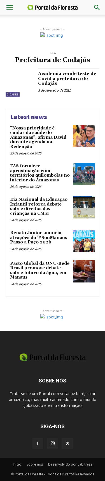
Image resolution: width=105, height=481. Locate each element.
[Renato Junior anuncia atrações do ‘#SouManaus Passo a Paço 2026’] (84, 241)
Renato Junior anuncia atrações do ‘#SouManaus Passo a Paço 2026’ (38, 237)
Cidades (12, 94)
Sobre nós (35, 464)
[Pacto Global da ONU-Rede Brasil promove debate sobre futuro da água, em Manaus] (84, 271)
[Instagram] (52, 443)
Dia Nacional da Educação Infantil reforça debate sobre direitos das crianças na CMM (38, 206)
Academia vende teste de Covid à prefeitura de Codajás (67, 78)
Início (17, 464)
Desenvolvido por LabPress (70, 464)
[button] (9, 7)
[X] (67, 443)
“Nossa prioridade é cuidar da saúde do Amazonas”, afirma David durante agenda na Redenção (38, 137)
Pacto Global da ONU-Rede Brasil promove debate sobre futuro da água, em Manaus (39, 270)
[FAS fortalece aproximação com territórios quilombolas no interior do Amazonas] (84, 174)
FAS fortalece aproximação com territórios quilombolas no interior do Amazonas (40, 173)
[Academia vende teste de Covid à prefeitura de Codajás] (20, 82)
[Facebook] (37, 443)
